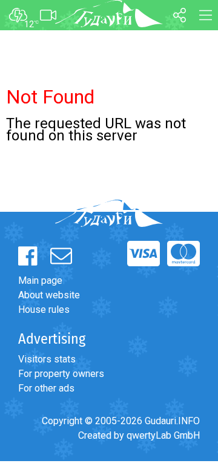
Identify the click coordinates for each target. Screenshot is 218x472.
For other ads (46, 388)
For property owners (61, 373)
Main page (40, 280)
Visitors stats (47, 359)
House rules (44, 309)
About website (49, 295)
